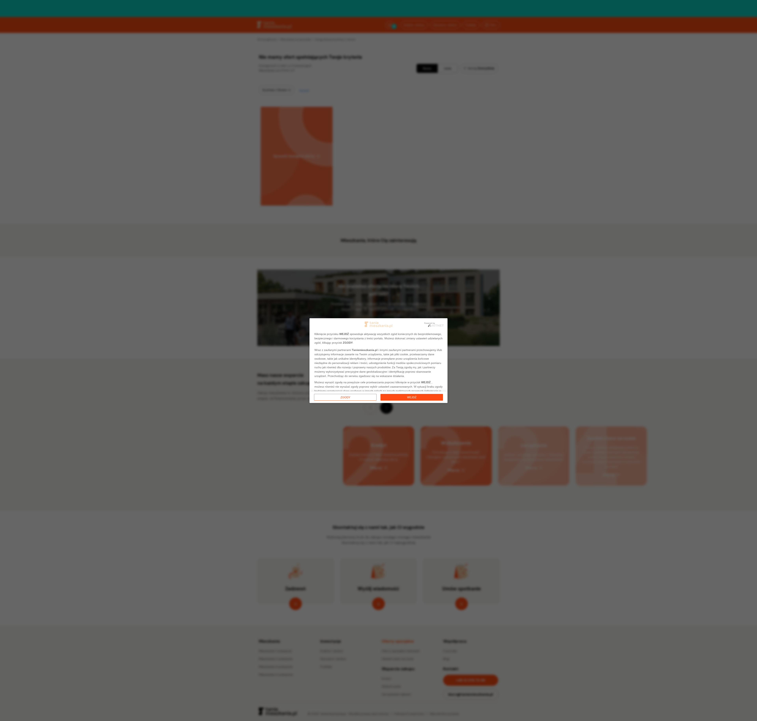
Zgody (345, 397)
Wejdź (412, 397)
